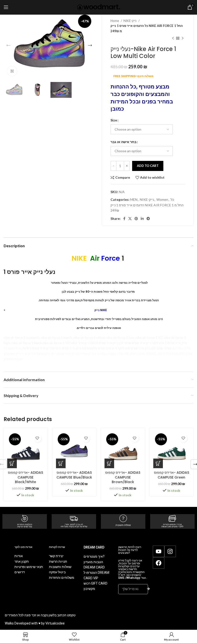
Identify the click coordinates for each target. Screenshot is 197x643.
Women (162, 199)
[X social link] (130, 218)
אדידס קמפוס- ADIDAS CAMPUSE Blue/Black (74, 475)
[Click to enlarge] (12, 71)
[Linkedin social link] (142, 218)
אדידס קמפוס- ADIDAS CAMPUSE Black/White (25, 477)
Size (114, 120)
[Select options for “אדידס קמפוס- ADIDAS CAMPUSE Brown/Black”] (109, 463)
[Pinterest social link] (136, 218)
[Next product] (182, 38)
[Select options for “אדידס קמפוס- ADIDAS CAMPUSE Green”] (158, 463)
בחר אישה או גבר (123, 142)
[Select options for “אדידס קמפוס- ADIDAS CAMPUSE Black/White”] (12, 463)
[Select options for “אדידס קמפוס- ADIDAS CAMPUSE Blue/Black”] (61, 463)
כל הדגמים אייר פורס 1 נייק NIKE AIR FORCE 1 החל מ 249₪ (147, 28)
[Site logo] (98, 7)
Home (115, 21)
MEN (133, 199)
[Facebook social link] (124, 218)
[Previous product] (173, 38)
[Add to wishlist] (37, 438)
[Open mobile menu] (6, 7)
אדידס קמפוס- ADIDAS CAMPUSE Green (171, 475)
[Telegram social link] (148, 218)
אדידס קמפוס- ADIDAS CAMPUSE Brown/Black (122, 477)
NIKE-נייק (130, 21)
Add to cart (148, 166)
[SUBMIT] (148, 589)
